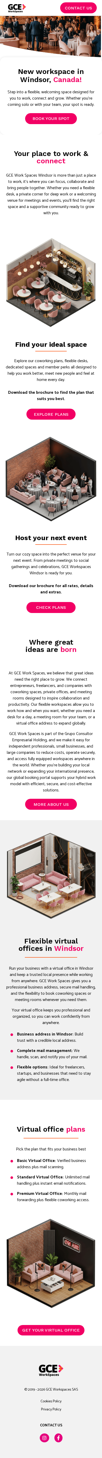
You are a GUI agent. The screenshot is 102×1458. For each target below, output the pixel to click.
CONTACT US (78, 7)
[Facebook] (58, 1437)
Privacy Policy (51, 1409)
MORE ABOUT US (51, 804)
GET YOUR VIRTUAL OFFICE (51, 1330)
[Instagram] (44, 1437)
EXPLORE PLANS (51, 414)
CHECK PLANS (51, 607)
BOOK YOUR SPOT (51, 118)
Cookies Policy (51, 1401)
